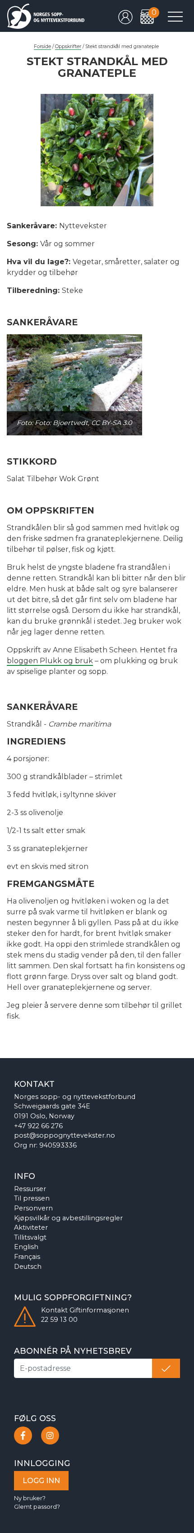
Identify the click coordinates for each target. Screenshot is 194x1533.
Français (27, 1257)
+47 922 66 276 (38, 1126)
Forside (42, 46)
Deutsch (28, 1267)
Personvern (33, 1208)
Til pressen (32, 1198)
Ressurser (30, 1189)
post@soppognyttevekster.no (64, 1135)
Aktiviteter (31, 1227)
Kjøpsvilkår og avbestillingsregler (68, 1218)
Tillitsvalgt (30, 1237)
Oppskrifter (68, 46)
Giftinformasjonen (99, 1310)
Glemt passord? (37, 1506)
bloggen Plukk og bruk (50, 660)
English (26, 1247)
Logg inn (41, 1480)
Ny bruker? (30, 1498)
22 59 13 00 (59, 1320)
